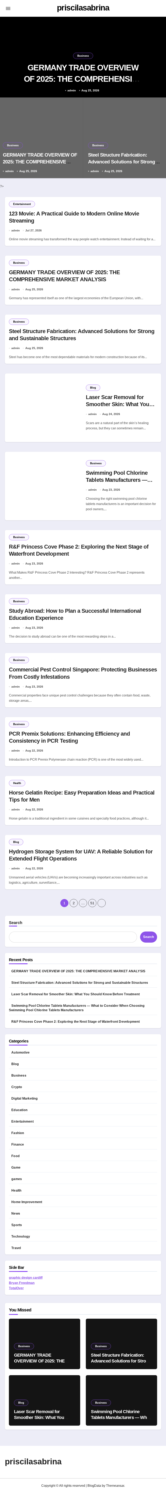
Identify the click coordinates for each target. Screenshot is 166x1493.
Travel (16, 1248)
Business (83, 55)
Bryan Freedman (22, 1283)
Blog (93, 387)
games (16, 1179)
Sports (16, 1225)
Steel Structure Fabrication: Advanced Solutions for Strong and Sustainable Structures (121, 161)
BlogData (94, 1485)
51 (92, 903)
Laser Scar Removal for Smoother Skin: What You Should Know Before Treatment (75, 994)
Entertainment (22, 204)
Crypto (16, 1087)
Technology (20, 1236)
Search (15, 922)
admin (71, 90)
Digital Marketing (24, 1098)
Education (19, 1110)
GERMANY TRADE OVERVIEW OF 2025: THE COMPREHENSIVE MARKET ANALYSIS (83, 79)
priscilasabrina (83, 7)
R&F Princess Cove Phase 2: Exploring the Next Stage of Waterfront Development (75, 1021)
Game (15, 1167)
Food (15, 1156)
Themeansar (115, 1485)
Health (17, 783)
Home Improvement (26, 1202)
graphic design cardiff (26, 1277)
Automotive (20, 1052)
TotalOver (16, 1288)
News (15, 1213)
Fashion (17, 1133)
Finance (17, 1144)
